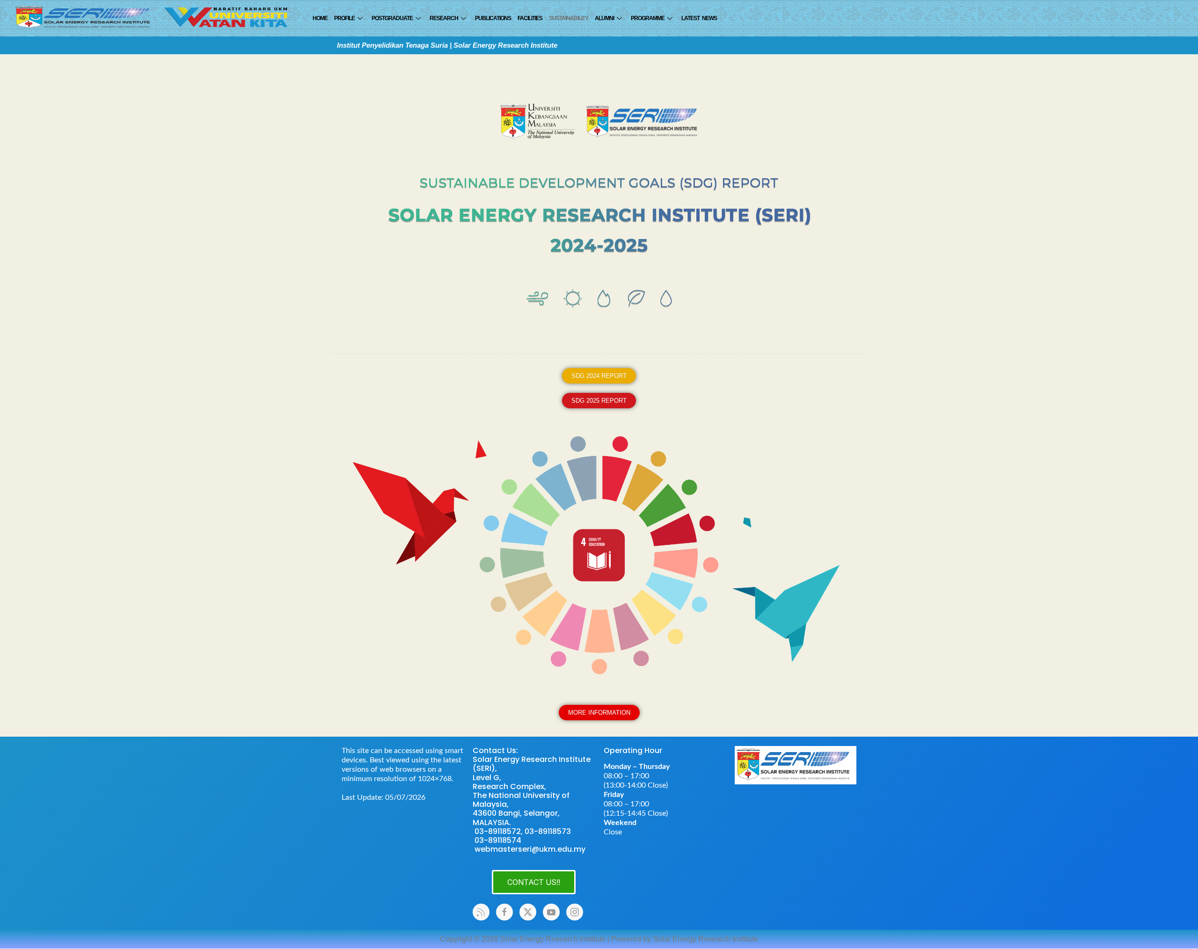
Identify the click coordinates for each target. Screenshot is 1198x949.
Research (444, 18)
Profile (344, 18)
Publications (493, 18)
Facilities (530, 18)
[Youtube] (551, 912)
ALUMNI (604, 18)
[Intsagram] (574, 912)
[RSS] (481, 912)
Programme (648, 18)
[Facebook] (504, 912)
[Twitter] (527, 912)
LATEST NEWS (699, 18)
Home (320, 18)
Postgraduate (392, 18)
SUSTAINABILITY (568, 18)
